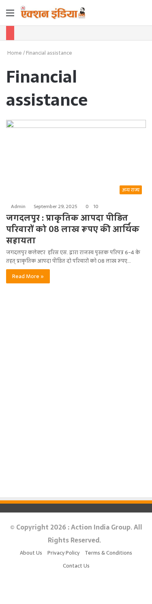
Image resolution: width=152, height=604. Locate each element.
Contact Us (76, 565)
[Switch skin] (128, 15)
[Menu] (10, 15)
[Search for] (142, 15)
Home (14, 53)
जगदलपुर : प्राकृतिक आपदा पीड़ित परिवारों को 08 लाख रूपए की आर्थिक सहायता (72, 229)
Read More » (28, 276)
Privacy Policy (63, 553)
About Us (31, 553)
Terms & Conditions (108, 553)
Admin (18, 206)
